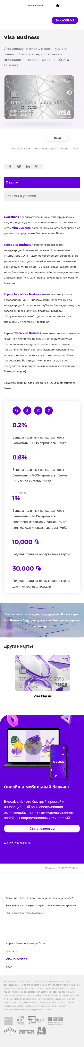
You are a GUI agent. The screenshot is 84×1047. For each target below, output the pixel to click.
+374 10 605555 (16, 959)
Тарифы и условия (21, 196)
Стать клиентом (42, 828)
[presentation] (5, 681)
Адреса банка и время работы (25, 943)
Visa (75, 148)
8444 (9, 967)
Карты (64, 148)
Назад (58, 138)
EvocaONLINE (64, 20)
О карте (12, 182)
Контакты (12, 951)
